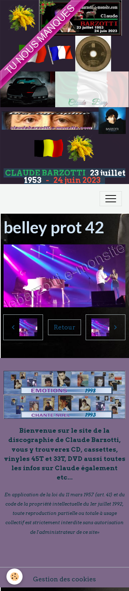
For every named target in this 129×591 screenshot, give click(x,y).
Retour (64, 327)
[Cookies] (14, 576)
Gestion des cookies (64, 579)
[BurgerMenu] (111, 198)
